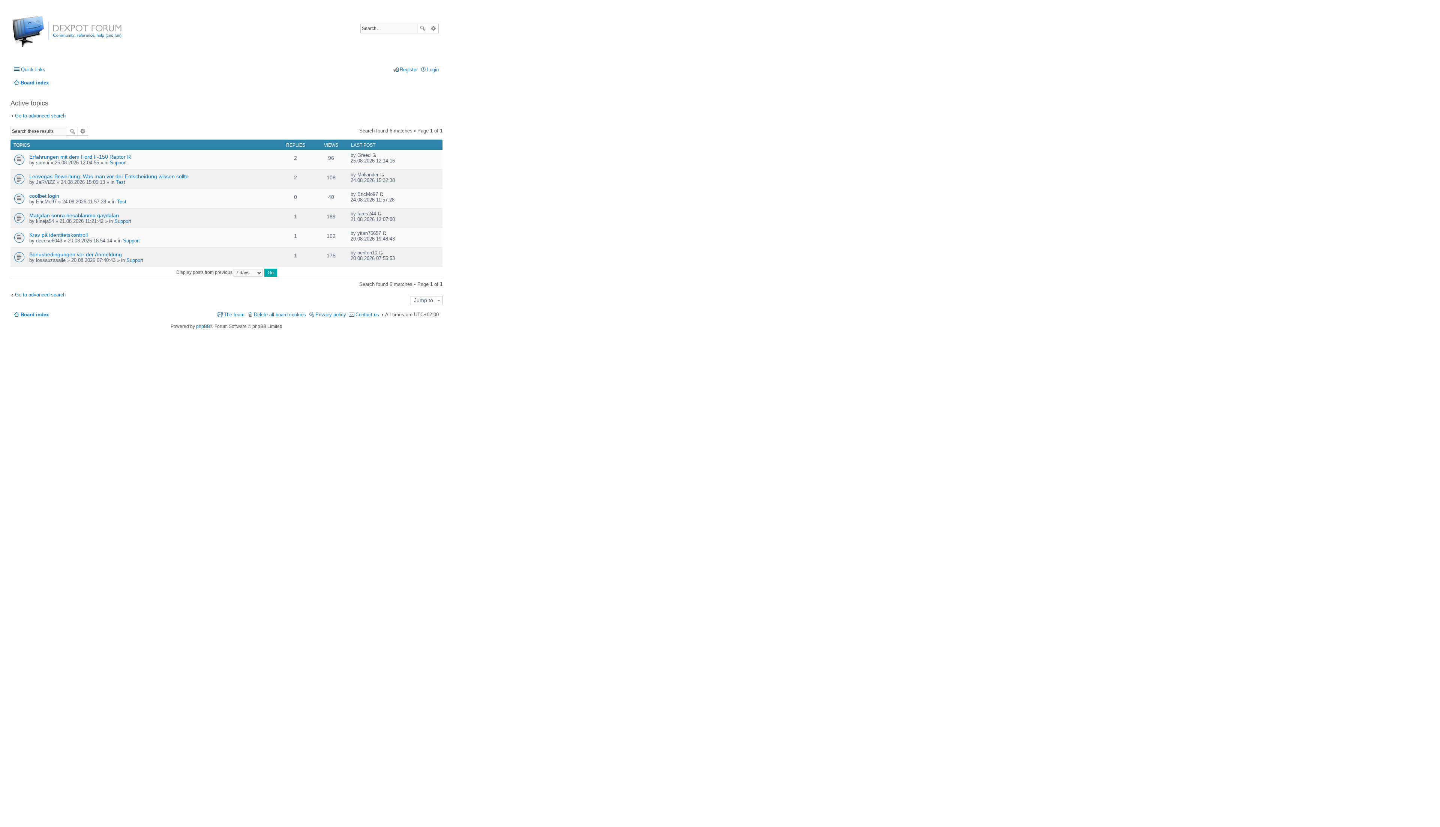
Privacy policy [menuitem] (330, 314)
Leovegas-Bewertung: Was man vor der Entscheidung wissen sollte (109, 176)
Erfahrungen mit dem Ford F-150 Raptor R (80, 157)
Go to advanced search (40, 116)
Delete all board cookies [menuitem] (280, 314)
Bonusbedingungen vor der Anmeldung (75, 254)
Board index (35, 314)
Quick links (33, 69)
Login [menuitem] (433, 69)
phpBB (203, 326)
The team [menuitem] (234, 314)
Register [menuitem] (409, 69)
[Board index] (40, 35)
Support (118, 162)
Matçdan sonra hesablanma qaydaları (74, 215)
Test (120, 182)
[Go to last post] (374, 155)
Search (422, 28)
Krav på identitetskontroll (58, 235)
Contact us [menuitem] (367, 314)
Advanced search (433, 28)
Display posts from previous (205, 272)
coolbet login (44, 196)
